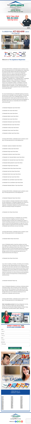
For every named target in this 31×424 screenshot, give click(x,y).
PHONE (2, 333)
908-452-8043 (12, 17)
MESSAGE (3, 342)
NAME (2, 329)
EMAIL (2, 337)
